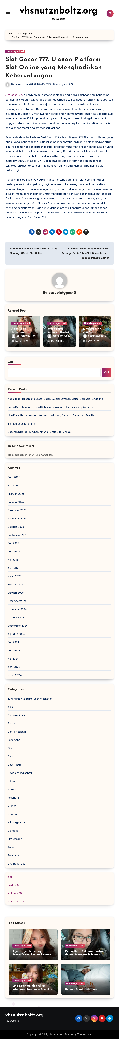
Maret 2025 (14, 576)
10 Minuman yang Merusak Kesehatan (30, 698)
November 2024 (17, 609)
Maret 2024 (15, 675)
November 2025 (17, 518)
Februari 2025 (16, 584)
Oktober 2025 (16, 526)
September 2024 (18, 625)
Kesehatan (14, 797)
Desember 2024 (17, 601)
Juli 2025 (13, 543)
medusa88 (14, 885)
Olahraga (13, 830)
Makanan (13, 814)
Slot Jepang (15, 838)
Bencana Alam (16, 715)
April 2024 (14, 667)
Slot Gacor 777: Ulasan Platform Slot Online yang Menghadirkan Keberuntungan (53, 67)
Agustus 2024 (16, 634)
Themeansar (84, 1034)
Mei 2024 (13, 658)
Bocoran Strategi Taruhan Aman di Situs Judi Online (39, 431)
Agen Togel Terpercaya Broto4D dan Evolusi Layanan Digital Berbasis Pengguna (55, 398)
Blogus (69, 1034)
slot (10, 876)
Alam (11, 707)
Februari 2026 (16, 493)
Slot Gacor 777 (14, 94)
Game (11, 756)
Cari (11, 362)
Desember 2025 (17, 510)
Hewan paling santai (20, 773)
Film (10, 748)
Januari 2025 (16, 592)
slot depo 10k (15, 893)
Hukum (12, 789)
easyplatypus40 (24, 84)
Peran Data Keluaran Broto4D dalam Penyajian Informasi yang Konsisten (51, 407)
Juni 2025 (14, 551)
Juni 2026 (14, 477)
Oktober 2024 (16, 617)
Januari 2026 (16, 502)
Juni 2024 (14, 650)
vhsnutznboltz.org (59, 11)
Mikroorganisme (17, 822)
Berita (11, 723)
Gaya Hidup (14, 764)
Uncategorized (15, 51)
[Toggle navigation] (7, 13)
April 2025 (14, 568)
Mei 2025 (13, 559)
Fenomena (14, 740)
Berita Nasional (17, 731)
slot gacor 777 (16, 901)
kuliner (12, 805)
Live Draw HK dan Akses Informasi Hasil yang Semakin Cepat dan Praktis (51, 415)
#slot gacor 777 (64, 84)
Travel (11, 847)
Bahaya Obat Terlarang (21, 423)
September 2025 (18, 535)
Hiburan (12, 781)
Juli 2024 (13, 642)
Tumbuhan (14, 855)
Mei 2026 (13, 485)
